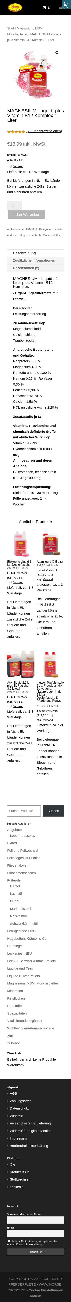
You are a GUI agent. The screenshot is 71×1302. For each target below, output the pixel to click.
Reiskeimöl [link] (18, 916)
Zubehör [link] (13, 1043)
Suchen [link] (53, 811)
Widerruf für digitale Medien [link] (30, 1131)
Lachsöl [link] (16, 894)
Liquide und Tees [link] (20, 968)
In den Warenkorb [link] (26, 214)
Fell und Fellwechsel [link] (22, 850)
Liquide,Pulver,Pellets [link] (23, 976)
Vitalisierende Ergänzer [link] (24, 1021)
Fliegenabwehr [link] (18, 865)
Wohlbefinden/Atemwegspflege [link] (30, 1028)
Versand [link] (18, 166)
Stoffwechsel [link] (19, 1179)
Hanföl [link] (15, 886)
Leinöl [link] (14, 901)
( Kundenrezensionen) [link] (44, 131)
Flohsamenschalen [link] (21, 873)
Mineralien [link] (15, 991)
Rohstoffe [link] (14, 1006)
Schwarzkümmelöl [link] (24, 924)
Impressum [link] (18, 1138)
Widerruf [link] (16, 1116)
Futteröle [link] (14, 880)
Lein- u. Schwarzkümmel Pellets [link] (31, 961)
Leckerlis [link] (16, 1187)
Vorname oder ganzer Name (24, 1214)
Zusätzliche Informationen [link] (34, 260)
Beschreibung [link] (24, 253)
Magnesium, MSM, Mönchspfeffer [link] (40, 234)
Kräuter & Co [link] (20, 1172)
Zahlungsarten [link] (21, 1101)
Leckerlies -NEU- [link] (20, 953)
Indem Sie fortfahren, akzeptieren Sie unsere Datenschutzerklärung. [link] (32, 1243)
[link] (66, 4)
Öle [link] (12, 1164)
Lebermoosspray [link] (22, 836)
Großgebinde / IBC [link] (21, 931)
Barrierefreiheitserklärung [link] (29, 1146)
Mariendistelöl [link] (20, 909)
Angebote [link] (14, 830)
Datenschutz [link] (19, 1108)
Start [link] (10, 28)
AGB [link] (13, 1093)
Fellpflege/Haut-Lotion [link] (24, 858)
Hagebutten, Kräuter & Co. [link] (27, 938)
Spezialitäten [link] (17, 1013)
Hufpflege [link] (14, 946)
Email (10, 1227)
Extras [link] (12, 843)
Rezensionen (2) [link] (26, 268)
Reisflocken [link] (16, 998)
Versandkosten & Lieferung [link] (30, 1123)
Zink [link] (10, 1036)
